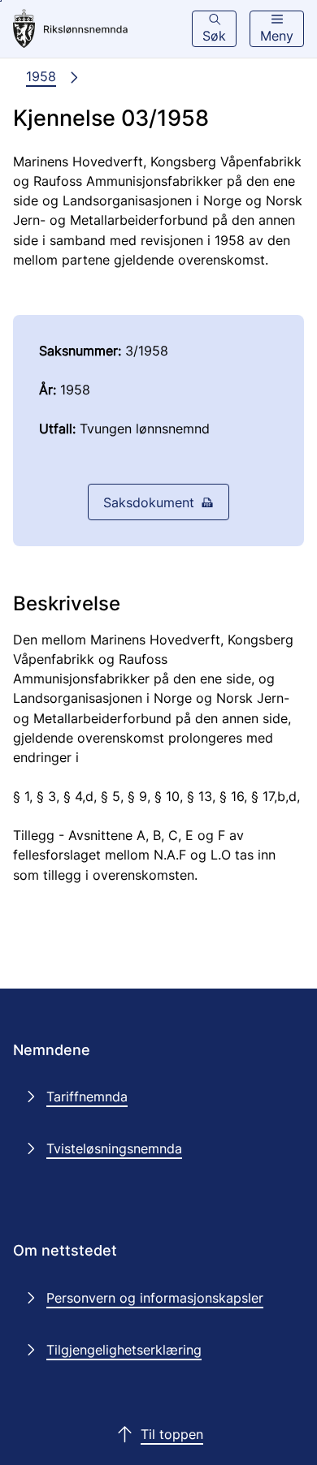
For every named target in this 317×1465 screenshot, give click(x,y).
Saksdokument (148, 502)
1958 (41, 76)
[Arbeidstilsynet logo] (82, 29)
